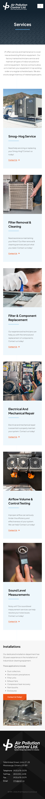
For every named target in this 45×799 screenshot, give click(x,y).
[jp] (15, 3)
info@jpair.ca (18, 781)
